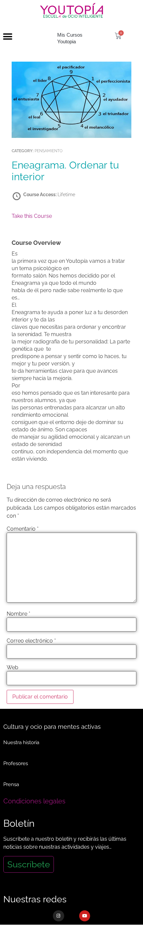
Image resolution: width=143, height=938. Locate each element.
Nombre (18, 614)
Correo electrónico (31, 641)
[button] (7, 36)
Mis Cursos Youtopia (69, 38)
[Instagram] (58, 916)
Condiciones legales (34, 801)
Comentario (23, 529)
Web (12, 667)
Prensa (11, 784)
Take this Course (32, 216)
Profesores (15, 763)
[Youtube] (84, 916)
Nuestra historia (21, 742)
